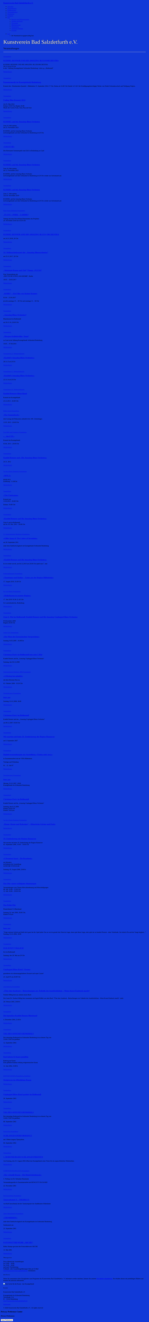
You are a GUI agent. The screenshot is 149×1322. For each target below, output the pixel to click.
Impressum (6, 1304)
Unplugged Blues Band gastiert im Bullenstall (22, 1094)
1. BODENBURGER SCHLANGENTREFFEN (23, 1157)
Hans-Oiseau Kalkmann (10, 210)
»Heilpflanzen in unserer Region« (17, 596)
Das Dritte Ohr (9, 905)
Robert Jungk (7, 411)
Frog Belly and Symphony (10, 432)
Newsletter (14, 23)
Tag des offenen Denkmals (11, 471)
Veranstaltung (7, 56)
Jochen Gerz (6, 632)
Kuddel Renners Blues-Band (15, 393)
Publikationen (11, 10)
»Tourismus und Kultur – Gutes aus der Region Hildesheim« (28, 578)
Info (8, 17)
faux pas (6, 697)
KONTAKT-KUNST (9, 1076)
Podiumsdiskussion (8, 573)
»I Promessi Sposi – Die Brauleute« (17, 858)
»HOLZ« (7, 476)
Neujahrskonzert (8, 693)
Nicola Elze (6, 1131)
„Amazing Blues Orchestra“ (15, 315)
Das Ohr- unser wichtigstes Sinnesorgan (19, 883)
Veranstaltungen (12, 12)
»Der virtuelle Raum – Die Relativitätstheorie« (22, 1175)
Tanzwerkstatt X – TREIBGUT (16, 1200)
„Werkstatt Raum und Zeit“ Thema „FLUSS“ (22, 270)
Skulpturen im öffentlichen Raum (17, 1080)
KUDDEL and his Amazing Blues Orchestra (21, 122)
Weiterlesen (7, 72)
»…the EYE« (8, 436)
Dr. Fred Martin (7, 591)
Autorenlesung (7, 987)
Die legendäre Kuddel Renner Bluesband (20, 1016)
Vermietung (15, 27)
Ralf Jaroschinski (8, 1196)
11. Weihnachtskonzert (17, 371)
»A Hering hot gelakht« (13, 676)
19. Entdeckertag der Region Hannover (19, 839)
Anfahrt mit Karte (17, 21)
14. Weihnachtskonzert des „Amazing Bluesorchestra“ (25, 252)
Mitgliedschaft (15, 25)
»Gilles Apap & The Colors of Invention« (20, 538)
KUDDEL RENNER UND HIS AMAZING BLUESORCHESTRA (31, 60)
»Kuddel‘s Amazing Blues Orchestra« (18, 358)
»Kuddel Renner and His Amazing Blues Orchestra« (25, 519)
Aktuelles (10, 6)
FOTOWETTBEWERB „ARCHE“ (18, 1242)
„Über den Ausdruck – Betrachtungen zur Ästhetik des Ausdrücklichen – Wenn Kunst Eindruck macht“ (46, 991)
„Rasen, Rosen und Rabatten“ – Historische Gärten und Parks (29, 824)
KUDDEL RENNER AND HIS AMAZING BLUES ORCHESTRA (31, 234)
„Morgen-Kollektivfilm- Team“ (16, 336)
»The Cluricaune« (10, 495)
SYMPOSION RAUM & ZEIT (12, 1171)
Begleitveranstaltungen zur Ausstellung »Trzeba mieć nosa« (28, 754)
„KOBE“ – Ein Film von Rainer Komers (20, 293)
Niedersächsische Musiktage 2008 (13, 672)
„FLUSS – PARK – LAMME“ (16, 215)
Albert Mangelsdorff (9, 1213)
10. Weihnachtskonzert (17, 389)
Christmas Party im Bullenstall (16, 715)
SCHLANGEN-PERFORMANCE (17, 1136)
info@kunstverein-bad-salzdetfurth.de (15, 1271)
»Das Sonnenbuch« (11, 415)
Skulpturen (10, 14)
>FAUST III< (9, 147)
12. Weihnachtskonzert (17, 353)
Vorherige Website (17, 28)
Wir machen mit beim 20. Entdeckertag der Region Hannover (29, 737)
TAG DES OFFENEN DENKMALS (18, 1034)
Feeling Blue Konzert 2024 (14, 100)
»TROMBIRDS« (10, 1218)
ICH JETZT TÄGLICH (13, 948)
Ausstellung (27, 1076)
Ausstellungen (11, 8)
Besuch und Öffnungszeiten (20, 19)
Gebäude (10, 16)
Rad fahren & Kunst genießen (15, 1057)
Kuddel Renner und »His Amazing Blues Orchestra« (25, 458)
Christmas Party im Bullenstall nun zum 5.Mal (22, 655)
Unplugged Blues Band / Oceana (16, 969)
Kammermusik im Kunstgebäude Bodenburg (22, 82)
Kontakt (14, 30)
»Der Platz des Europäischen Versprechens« (21, 637)
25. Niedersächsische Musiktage (12, 534)
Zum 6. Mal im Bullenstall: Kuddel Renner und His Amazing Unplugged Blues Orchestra (40, 617)
